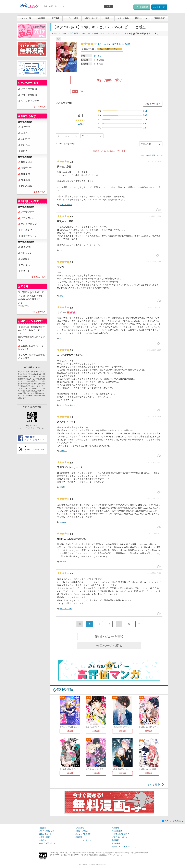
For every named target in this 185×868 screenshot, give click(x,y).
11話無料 (122, 773)
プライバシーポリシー (120, 837)
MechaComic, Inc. (101, 864)
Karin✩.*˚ (63, 451)
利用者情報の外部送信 (120, 834)
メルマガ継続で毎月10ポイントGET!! (31, 356)
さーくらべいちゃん (67, 405)
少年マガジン (28, 218)
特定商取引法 (117, 831)
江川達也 (25, 139)
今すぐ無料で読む (109, 80)
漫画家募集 (116, 843)
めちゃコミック (59, 33)
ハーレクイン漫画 (30, 101)
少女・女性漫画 (29, 95)
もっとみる (153, 784)
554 (145, 111)
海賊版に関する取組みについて (124, 847)
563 (145, 115)
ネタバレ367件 (123, 44)
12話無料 (122, 731)
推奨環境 (78, 837)
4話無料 (70, 773)
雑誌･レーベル (141, 18)
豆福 (61, 296)
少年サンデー (28, 211)
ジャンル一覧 (25, 18)
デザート (25, 271)
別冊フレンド (28, 253)
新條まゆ (25, 174)
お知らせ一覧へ (39, 311)
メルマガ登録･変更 (46, 831)
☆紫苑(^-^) (64, 487)
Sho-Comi (85, 33)
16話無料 (148, 773)
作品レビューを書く (109, 636)
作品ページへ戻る (109, 646)
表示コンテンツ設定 (83, 834)
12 (144, 128)
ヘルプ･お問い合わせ (47, 843)
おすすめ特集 (123, 18)
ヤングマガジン (29, 224)
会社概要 (115, 840)
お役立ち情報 (44, 837)
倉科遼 (24, 151)
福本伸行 (25, 126)
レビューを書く (153, 103)
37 (129, 624)
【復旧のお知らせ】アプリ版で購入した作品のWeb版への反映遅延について (31, 299)
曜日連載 (55, 18)
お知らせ (42, 840)
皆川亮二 (25, 145)
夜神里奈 (97, 56)
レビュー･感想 (72, 18)
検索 (108, 6)
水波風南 (25, 180)
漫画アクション (29, 236)
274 (145, 119)
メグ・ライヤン (66, 205)
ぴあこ (62, 250)
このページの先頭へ (173, 821)
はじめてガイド (45, 834)
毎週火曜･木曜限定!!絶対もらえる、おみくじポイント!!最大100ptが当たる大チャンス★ (31, 333)
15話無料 (96, 773)
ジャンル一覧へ (39, 106)
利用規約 (115, 828)
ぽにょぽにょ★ (66, 609)
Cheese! (25, 259)
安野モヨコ (26, 161)
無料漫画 (41, 18)
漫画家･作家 (159, 18)
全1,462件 (111, 44)
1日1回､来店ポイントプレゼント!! (31, 347)
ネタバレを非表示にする (150, 155)
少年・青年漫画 (29, 89)
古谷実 (24, 133)
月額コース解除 (81, 831)
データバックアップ (83, 840)
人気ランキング (90, 18)
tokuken (63, 522)
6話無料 (70, 731)
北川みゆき (26, 186)
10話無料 (148, 731)
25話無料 (96, 731)
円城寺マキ (26, 168)
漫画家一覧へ (40, 192)
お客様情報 (79, 828)
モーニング (26, 230)
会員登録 (42, 828)
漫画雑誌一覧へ (39, 277)
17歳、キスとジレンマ (104, 33)
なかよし (25, 265)
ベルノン (63, 338)
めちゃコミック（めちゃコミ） (87, 864)
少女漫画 (74, 33)
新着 (107, 18)
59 (144, 123)
